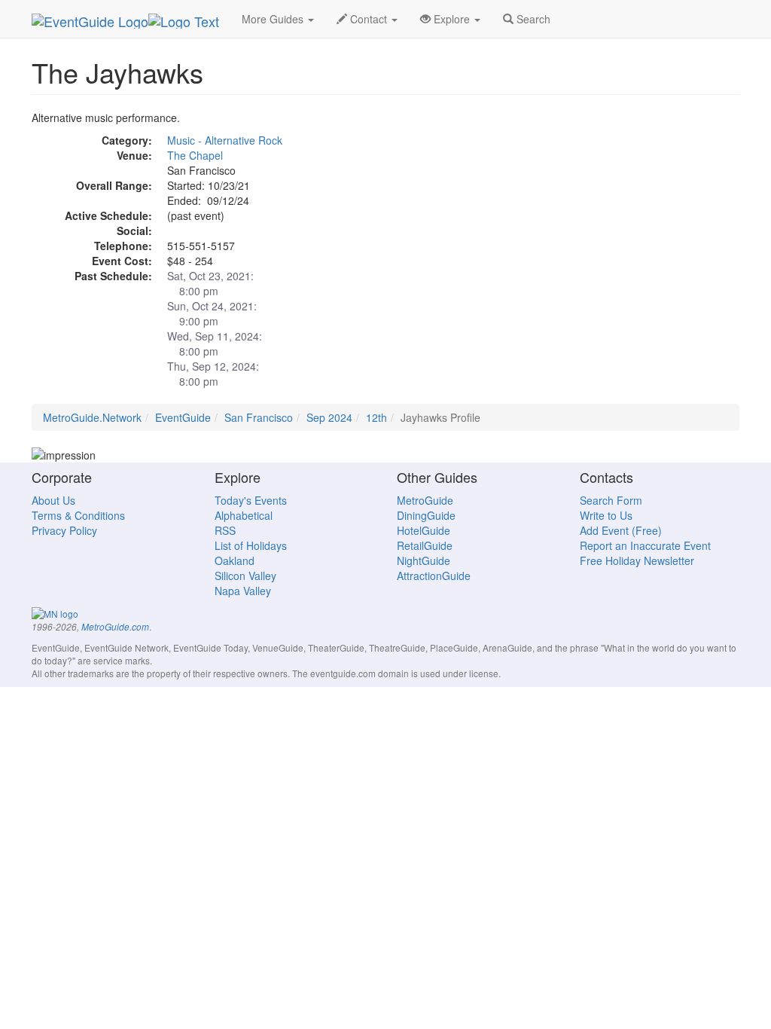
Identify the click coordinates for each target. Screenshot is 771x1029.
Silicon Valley (245, 575)
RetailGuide (425, 545)
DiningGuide (426, 515)
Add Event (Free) (621, 530)
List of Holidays (251, 545)
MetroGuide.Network (92, 417)
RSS (225, 530)
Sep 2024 (329, 417)
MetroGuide (425, 500)
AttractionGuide (434, 575)
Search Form (611, 500)
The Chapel (195, 155)
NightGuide (423, 560)
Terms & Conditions (78, 515)
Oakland (234, 560)
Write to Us (606, 515)
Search (531, 18)
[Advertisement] (629, 204)
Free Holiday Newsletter (637, 560)
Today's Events (251, 500)
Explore (452, 18)
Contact (368, 18)
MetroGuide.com (115, 627)
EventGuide (183, 417)
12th (376, 417)
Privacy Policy (64, 530)
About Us (53, 500)
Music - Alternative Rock (224, 140)
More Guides (274, 18)
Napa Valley (243, 590)
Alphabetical (244, 515)
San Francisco (258, 417)
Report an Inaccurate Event (645, 545)
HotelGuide (423, 530)
